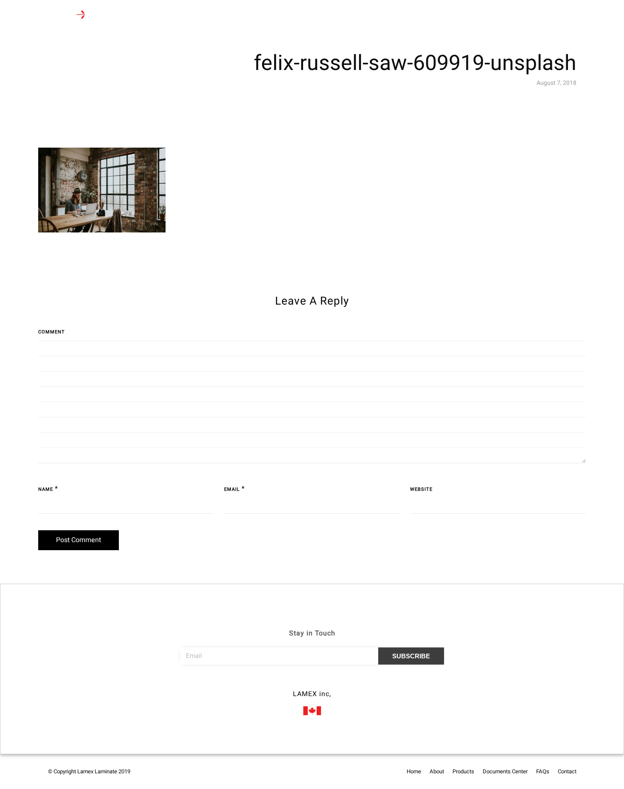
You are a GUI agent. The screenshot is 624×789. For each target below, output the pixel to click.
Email (232, 489)
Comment (51, 332)
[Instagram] (312, 682)
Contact (318, 15)
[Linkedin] (327, 682)
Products (189, 15)
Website (421, 489)
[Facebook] (296, 682)
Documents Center (244, 15)
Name (45, 489)
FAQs (288, 15)
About (156, 15)
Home (127, 15)
